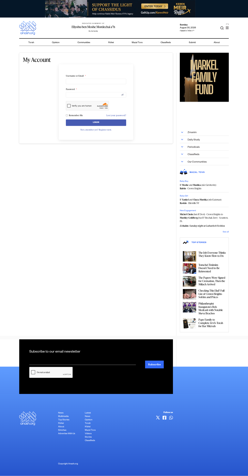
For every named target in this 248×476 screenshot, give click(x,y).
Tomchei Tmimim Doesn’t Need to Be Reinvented (209, 268)
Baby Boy (184, 181)
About (217, 43)
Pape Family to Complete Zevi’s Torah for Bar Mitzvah (210, 323)
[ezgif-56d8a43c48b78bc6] (204, 77)
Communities (84, 43)
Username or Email (76, 75)
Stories (88, 437)
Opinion (55, 43)
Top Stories (63, 420)
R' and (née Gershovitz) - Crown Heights (198, 186)
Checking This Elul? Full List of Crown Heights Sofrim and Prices (211, 294)
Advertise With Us (66, 434)
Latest (88, 413)
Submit (192, 43)
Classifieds (166, 43)
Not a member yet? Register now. (96, 129)
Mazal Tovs (137, 43)
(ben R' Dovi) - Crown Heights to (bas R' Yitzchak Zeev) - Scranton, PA (204, 218)
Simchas (62, 430)
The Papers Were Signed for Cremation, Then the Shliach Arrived (211, 281)
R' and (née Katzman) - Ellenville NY (200, 201)
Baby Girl (184, 196)
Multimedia (63, 416)
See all (226, 232)
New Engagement (188, 211)
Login (96, 123)
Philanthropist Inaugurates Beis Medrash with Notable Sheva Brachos (210, 308)
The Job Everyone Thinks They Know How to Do (212, 254)
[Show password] (122, 94)
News (60, 413)
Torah (31, 43)
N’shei (111, 43)
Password (71, 89)
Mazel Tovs (90, 430)
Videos (88, 434)
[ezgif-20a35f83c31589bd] (124, 9)
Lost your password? (116, 115)
